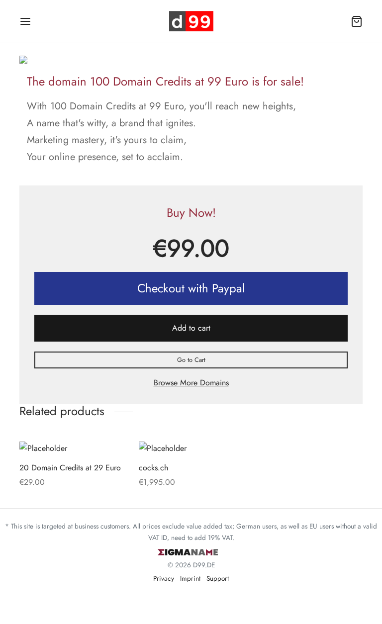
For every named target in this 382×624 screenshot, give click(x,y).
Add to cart (191, 328)
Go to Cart (191, 359)
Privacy (163, 578)
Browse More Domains (191, 382)
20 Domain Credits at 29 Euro (70, 467)
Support (217, 578)
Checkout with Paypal (191, 288)
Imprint (190, 578)
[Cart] (357, 21)
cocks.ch (153, 467)
